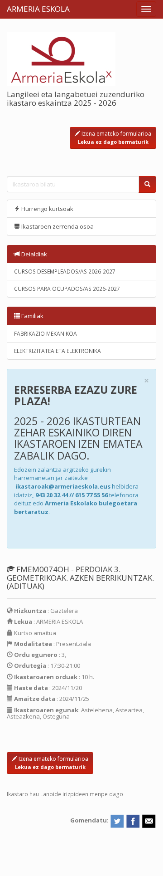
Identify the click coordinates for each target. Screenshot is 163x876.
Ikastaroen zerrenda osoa (57, 226)
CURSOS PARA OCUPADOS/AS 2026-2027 (67, 289)
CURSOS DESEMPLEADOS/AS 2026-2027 (64, 271)
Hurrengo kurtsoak (46, 209)
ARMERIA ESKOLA (38, 9)
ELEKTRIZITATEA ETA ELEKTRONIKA (57, 351)
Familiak (31, 316)
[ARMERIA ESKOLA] (61, 58)
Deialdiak (33, 254)
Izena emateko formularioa (115, 137)
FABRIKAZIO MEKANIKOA (45, 334)
